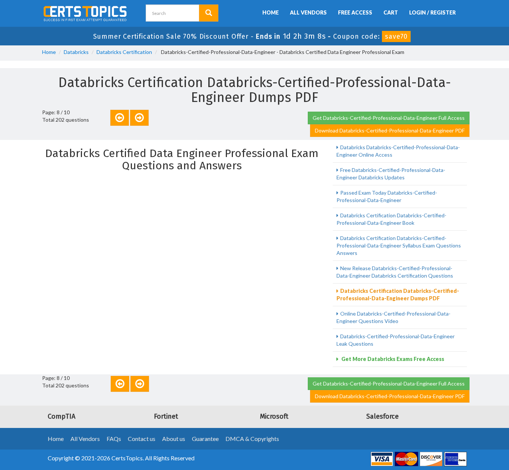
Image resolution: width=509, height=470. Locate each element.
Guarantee (205, 438)
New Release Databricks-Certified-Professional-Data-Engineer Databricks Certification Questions (394, 272)
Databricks (76, 52)
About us (173, 438)
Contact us (141, 438)
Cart (390, 12)
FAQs (114, 438)
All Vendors (308, 12)
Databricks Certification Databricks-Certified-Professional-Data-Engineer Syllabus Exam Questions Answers (398, 245)
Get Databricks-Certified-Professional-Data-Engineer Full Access (389, 118)
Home (270, 12)
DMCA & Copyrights (252, 438)
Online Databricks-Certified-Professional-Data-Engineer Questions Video (393, 317)
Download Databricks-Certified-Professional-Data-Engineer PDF (390, 130)
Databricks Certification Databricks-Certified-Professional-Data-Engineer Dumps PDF (397, 294)
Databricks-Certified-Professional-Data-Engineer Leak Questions (395, 340)
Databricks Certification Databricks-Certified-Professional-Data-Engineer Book (391, 219)
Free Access (355, 12)
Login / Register (432, 12)
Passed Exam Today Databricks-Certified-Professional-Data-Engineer (386, 196)
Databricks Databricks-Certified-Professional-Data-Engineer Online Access (398, 151)
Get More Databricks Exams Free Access (392, 359)
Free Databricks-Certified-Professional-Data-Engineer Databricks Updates (390, 173)
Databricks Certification (124, 52)
